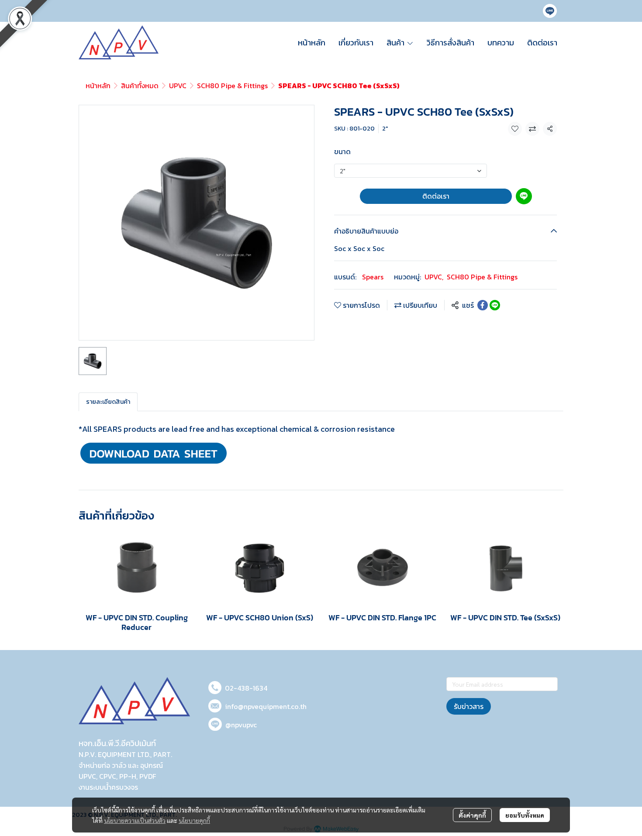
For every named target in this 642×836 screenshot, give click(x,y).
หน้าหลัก (98, 85)
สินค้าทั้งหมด (140, 85)
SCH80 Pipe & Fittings (232, 85)
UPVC (177, 85)
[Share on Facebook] (482, 305)
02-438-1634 (246, 688)
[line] (550, 11)
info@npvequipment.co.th (266, 706)
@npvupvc (241, 724)
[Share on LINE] (495, 305)
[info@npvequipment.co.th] (214, 704)
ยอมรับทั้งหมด (524, 815)
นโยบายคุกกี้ (194, 820)
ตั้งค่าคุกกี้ (472, 815)
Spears (372, 277)
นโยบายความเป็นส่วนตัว (135, 820)
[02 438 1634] (214, 686)
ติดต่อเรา (435, 196)
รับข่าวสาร (468, 706)
